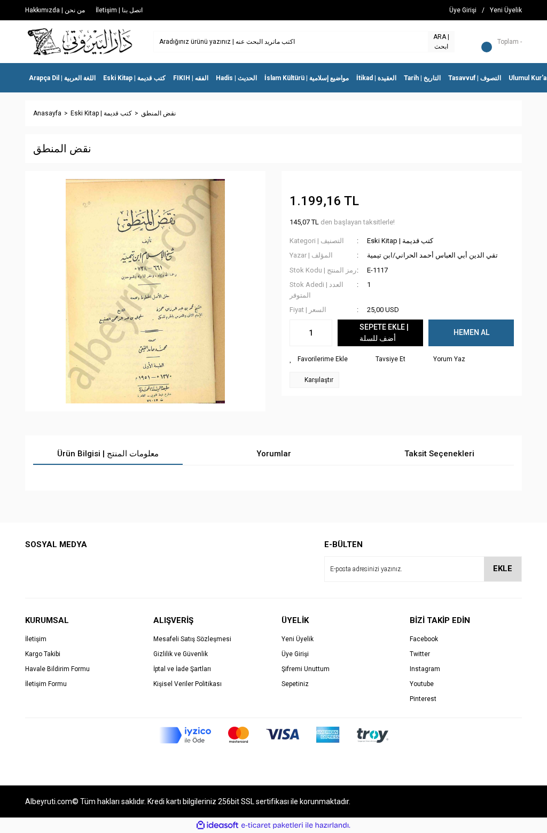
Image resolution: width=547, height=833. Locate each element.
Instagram (425, 669)
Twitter (420, 654)
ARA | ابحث (441, 41)
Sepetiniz (295, 684)
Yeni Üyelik (298, 639)
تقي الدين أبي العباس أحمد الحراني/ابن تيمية (432, 255)
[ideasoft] (217, 825)
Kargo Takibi (42, 654)
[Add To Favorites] (319, 359)
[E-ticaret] (272, 825)
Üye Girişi (295, 654)
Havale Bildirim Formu (57, 669)
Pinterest (423, 699)
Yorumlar (273, 453)
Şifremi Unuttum (306, 669)
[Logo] (80, 41)
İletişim (35, 639)
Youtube (422, 684)
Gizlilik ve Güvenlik (180, 654)
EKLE (502, 568)
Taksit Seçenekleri (439, 453)
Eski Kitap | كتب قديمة (400, 241)
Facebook (424, 639)
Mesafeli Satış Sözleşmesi (192, 639)
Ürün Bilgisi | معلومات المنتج (108, 453)
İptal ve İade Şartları (182, 669)
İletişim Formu (46, 684)
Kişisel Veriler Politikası (187, 684)
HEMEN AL (471, 332)
